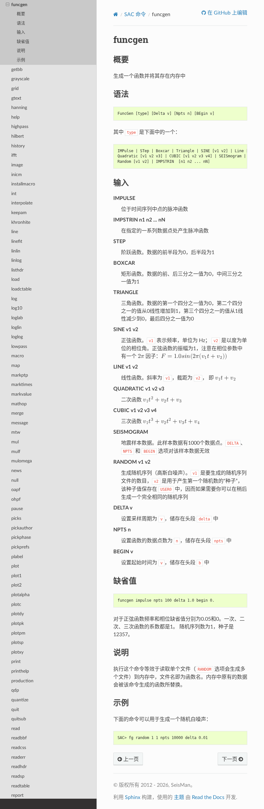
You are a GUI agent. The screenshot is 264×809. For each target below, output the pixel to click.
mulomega (21, 461)
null (14, 480)
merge (17, 413)
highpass (19, 126)
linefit (16, 241)
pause (17, 508)
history (18, 145)
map (15, 365)
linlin (15, 251)
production (22, 680)
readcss (18, 747)
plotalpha (20, 594)
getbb (17, 69)
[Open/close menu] (7, 5)
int (13, 193)
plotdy (17, 613)
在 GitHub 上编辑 (226, 12)
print (16, 661)
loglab (17, 317)
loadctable (21, 289)
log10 (16, 308)
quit (15, 709)
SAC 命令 (135, 14)
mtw (15, 432)
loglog (17, 336)
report (17, 795)
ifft (14, 155)
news (16, 470)
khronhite (20, 222)
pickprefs (20, 547)
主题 (179, 797)
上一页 (130, 759)
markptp (19, 375)
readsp (17, 776)
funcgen (19, 4)
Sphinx (132, 797)
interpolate (22, 203)
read (15, 728)
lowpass (19, 346)
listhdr (17, 270)
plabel (17, 556)
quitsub (18, 718)
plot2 (16, 585)
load (15, 279)
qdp (15, 690)
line (14, 231)
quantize (19, 699)
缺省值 (23, 42)
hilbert (17, 136)
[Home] (115, 14)
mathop (19, 403)
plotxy (17, 652)
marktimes (21, 384)
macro (17, 355)
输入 (21, 32)
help (15, 117)
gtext (16, 98)
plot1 (16, 575)
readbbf (19, 737)
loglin (16, 327)
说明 (21, 51)
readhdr (19, 766)
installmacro (23, 184)
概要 (21, 14)
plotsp (17, 642)
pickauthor (22, 528)
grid (15, 88)
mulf (15, 451)
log (14, 298)
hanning (19, 107)
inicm (16, 174)
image (17, 165)
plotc (16, 604)
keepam (19, 212)
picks (16, 518)
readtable (20, 786)
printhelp (20, 671)
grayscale (20, 78)
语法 (21, 23)
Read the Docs (208, 797)
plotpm (18, 633)
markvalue (21, 394)
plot (15, 566)
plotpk (17, 623)
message (19, 422)
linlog (16, 260)
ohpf (16, 499)
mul (15, 441)
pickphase (21, 537)
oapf (15, 489)
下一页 (230, 759)
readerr (18, 757)
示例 (21, 60)
